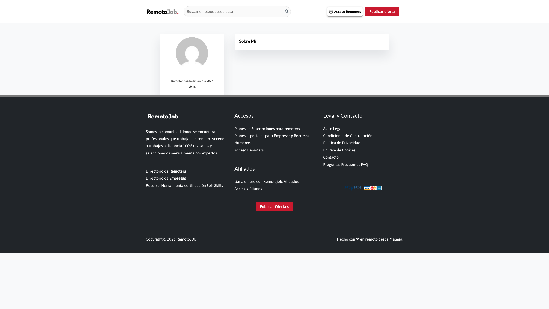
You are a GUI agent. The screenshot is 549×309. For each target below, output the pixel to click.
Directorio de (166, 171)
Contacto (331, 157)
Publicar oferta (382, 11)
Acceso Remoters (249, 150)
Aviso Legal (332, 128)
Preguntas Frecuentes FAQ (345, 164)
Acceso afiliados (248, 188)
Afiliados (291, 181)
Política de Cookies (339, 150)
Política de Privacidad (341, 143)
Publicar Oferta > (274, 206)
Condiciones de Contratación (347, 135)
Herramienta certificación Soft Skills (192, 185)
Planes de (267, 128)
